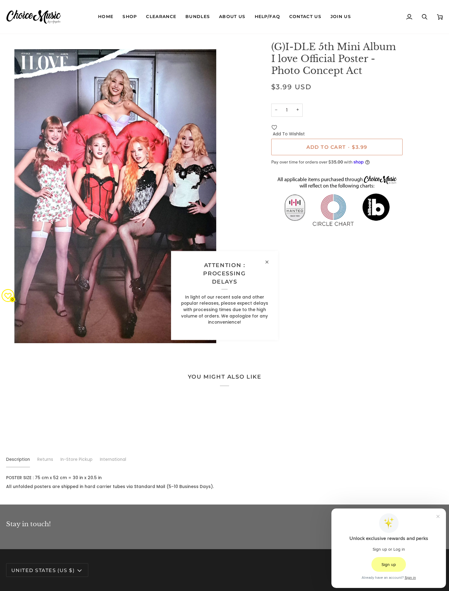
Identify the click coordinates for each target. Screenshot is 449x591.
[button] (129, 17)
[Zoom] (17, 340)
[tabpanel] (224, 482)
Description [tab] (18, 459)
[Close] (269, 262)
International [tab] (113, 459)
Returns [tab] (45, 459)
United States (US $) (43, 570)
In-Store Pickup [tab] (76, 459)
